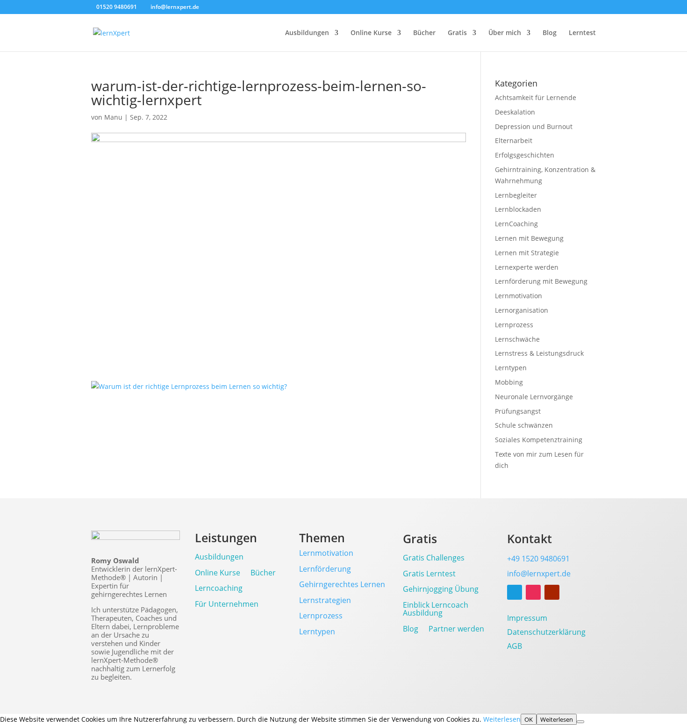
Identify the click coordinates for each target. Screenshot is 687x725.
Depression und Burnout (533, 126)
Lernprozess (514, 324)
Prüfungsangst (518, 411)
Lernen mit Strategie (527, 252)
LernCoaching (516, 223)
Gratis (457, 33)
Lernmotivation (518, 295)
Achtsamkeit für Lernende (535, 97)
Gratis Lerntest (429, 574)
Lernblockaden (518, 209)
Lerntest (582, 33)
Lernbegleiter (516, 195)
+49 (538, 558)
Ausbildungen (307, 33)
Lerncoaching (219, 588)
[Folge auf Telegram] (514, 592)
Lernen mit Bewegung (529, 238)
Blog (550, 33)
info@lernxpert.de (539, 573)
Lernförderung (325, 569)
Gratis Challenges (434, 558)
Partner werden (456, 629)
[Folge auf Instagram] (533, 592)
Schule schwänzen (524, 425)
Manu (113, 117)
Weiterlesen (502, 719)
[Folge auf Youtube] (551, 592)
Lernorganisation (521, 310)
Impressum (527, 619)
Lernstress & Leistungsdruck (539, 353)
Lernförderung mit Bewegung (541, 281)
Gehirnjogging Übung (441, 589)
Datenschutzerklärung (546, 633)
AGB (514, 647)
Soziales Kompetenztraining (538, 439)
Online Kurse (371, 33)
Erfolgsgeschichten (524, 155)
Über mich (504, 33)
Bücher (424, 33)
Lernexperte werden (526, 267)
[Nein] (580, 721)
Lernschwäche (517, 339)
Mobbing (509, 382)
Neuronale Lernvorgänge (534, 396)
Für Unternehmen (226, 604)
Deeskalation (515, 112)
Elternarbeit (513, 140)
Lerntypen (511, 367)
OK (528, 719)
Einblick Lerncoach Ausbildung (435, 609)
